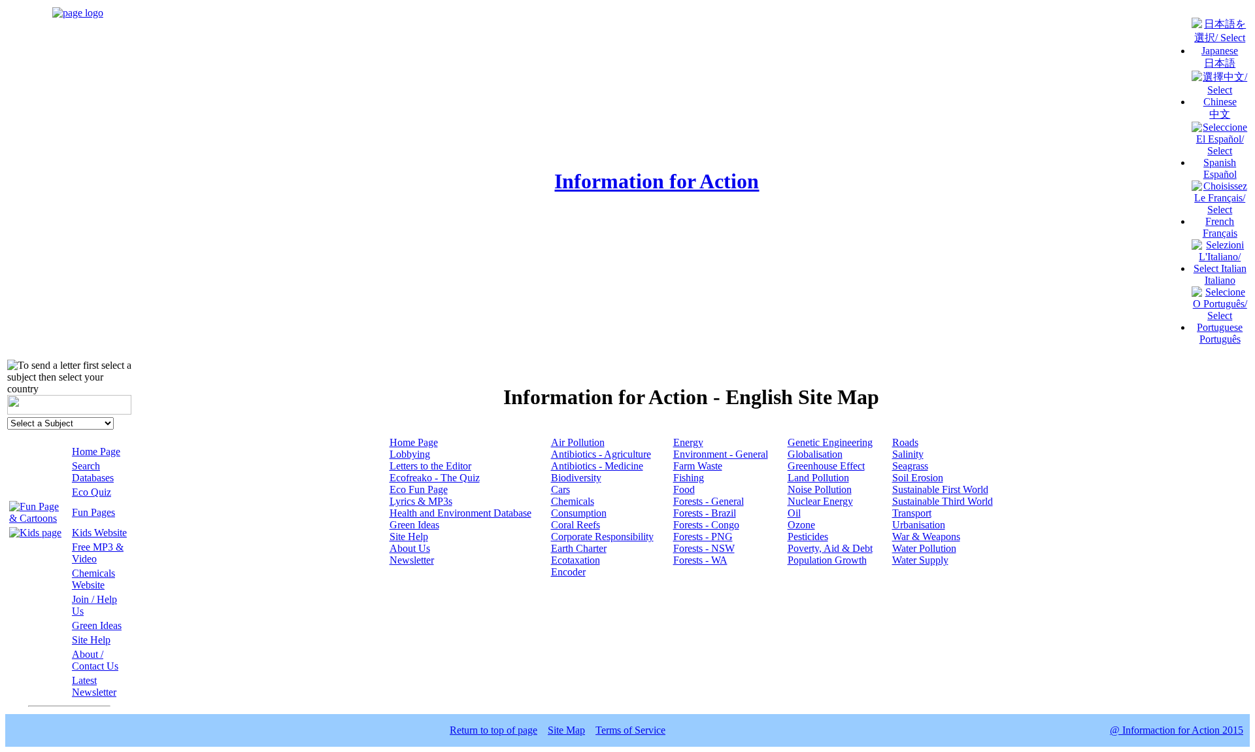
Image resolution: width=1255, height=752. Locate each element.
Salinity (908, 454)
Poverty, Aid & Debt (830, 548)
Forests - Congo (706, 524)
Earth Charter (579, 548)
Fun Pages (93, 512)
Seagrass (910, 465)
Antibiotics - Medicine (597, 465)
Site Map (566, 730)
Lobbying (410, 454)
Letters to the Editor (430, 465)
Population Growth (827, 560)
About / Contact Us (95, 660)
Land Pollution (818, 477)
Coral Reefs (575, 524)
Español (1220, 174)
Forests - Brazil (704, 513)
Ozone (801, 524)
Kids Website (99, 532)
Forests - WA (700, 560)
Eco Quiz (91, 492)
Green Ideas (97, 625)
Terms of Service (630, 730)
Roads (905, 442)
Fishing (688, 477)
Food (684, 489)
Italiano (1220, 280)
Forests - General (708, 501)
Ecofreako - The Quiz (435, 477)
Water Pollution (924, 548)
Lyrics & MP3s (421, 501)
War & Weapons (926, 536)
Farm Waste (697, 465)
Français (1220, 233)
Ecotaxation (575, 560)
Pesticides (808, 536)
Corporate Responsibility (602, 536)
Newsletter (412, 560)
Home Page (96, 451)
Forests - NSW (704, 548)
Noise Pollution (820, 489)
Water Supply (920, 560)
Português (1220, 339)
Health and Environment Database (460, 513)
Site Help (91, 639)
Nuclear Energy (820, 501)
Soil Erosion (917, 477)
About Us (410, 548)
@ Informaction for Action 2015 (1176, 730)
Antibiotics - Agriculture (601, 454)
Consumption (579, 513)
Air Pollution (578, 442)
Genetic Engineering (830, 442)
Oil (794, 513)
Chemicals (572, 501)
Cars (560, 489)
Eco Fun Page (419, 489)
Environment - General (720, 454)
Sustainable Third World (942, 501)
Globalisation (815, 454)
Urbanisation (918, 524)
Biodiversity (576, 477)
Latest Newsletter (94, 686)
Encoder (568, 571)
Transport (911, 513)
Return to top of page (493, 730)
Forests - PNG (703, 536)
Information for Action (656, 181)
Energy (688, 442)
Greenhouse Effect (826, 465)
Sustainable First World (940, 489)
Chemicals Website (93, 579)
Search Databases (93, 471)
